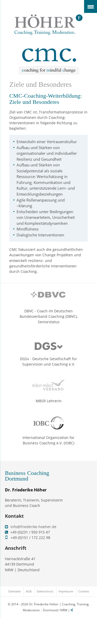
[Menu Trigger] (90, 6)
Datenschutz (45, 591)
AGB (29, 591)
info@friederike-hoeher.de (33, 526)
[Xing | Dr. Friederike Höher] (72, 610)
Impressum (65, 591)
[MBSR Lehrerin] (48, 386)
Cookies (83, 591)
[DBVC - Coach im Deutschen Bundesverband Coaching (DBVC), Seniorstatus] (48, 296)
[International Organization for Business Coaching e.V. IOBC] (48, 422)
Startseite (14, 591)
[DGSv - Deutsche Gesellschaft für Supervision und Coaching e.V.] (48, 343)
